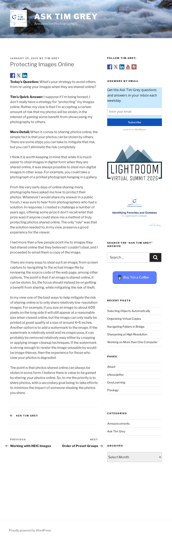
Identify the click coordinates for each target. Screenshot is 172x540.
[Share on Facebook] (12, 75)
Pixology (113, 390)
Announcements (118, 423)
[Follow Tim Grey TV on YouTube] (127, 66)
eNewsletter (115, 374)
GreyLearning (116, 382)
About (111, 366)
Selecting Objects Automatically (128, 311)
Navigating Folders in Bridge (126, 326)
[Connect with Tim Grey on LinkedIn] (121, 66)
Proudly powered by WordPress (30, 530)
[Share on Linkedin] (24, 75)
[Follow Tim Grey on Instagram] (134, 66)
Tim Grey (52, 58)
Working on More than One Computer (132, 342)
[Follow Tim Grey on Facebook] (109, 66)
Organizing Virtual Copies (124, 318)
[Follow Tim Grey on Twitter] (115, 66)
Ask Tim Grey (66, 16)
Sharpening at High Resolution (127, 334)
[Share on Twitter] (18, 75)
